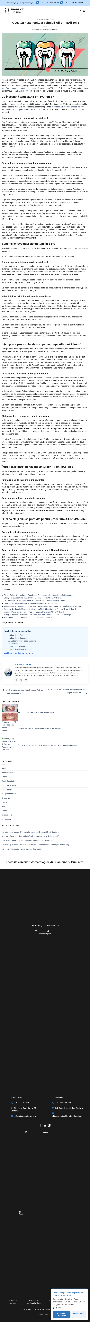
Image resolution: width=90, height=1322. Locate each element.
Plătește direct (78, 1313)
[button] (80, 10)
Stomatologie (7, 815)
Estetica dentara (14, 644)
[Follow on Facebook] (41, 1125)
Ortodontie (6, 798)
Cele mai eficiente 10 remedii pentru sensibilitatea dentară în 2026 (27, 840)
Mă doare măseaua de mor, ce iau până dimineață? (21, 849)
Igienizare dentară (9, 785)
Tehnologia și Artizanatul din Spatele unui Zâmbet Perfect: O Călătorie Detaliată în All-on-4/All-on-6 (42, 606)
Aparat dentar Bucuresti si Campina (22, 641)
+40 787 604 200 (63, 1103)
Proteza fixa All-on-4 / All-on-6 (20, 649)
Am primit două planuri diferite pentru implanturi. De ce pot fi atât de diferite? (31, 832)
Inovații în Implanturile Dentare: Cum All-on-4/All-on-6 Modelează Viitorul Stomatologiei (38, 615)
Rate (3, 806)
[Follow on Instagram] (45, 1125)
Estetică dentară (8, 781)
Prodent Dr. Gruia (22, 664)
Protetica (5, 802)
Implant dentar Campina (17, 638)
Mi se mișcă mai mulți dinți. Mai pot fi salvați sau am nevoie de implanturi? (30, 836)
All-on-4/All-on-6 (26, 91)
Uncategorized (7, 819)
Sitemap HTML (45, 1315)
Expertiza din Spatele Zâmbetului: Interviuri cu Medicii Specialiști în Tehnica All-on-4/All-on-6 (40, 609)
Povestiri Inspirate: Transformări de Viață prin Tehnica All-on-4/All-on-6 (31, 617)
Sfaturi (4, 811)
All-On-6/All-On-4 (47, 19)
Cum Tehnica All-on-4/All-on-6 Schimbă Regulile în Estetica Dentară (30, 603)
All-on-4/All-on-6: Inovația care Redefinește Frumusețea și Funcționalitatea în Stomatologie (39, 595)
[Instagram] (21, 680)
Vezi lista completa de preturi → (19, 653)
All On (38, 19)
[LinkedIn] (26, 680)
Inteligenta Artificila (9, 794)
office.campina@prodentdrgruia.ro (67, 1116)
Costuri (4, 777)
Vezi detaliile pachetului (61, 1314)
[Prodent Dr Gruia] (14, 10)
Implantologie (7, 789)
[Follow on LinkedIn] (49, 1125)
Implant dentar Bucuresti (17, 635)
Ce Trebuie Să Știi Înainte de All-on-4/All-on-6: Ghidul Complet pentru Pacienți (34, 601)
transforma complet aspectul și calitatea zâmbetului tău (26, 88)
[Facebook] (16, 680)
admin (56, 29)
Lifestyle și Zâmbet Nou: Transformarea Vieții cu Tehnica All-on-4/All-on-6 (32, 598)
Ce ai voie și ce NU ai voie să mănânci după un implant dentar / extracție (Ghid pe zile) (35, 845)
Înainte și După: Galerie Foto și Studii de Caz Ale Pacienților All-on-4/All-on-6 (34, 612)
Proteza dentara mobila (17, 646)
